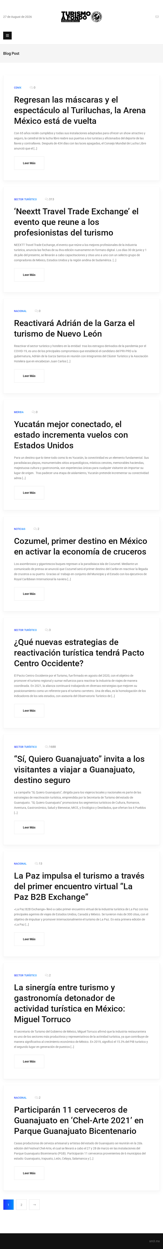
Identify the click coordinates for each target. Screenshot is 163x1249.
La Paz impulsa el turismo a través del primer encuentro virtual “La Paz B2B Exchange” (79, 886)
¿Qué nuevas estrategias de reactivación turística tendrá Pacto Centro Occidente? (79, 652)
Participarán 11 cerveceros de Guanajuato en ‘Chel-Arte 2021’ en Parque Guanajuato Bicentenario (78, 1120)
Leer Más (29, 163)
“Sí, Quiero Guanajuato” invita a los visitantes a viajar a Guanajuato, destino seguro (79, 769)
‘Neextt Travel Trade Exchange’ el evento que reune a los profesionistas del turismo (76, 222)
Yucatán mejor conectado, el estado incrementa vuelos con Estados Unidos (71, 434)
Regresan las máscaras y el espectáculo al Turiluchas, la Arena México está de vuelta (80, 110)
